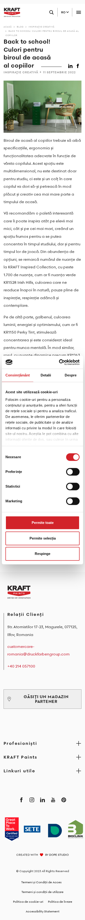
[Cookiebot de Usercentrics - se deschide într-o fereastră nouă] (60, 362)
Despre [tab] (71, 375)
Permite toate (43, 523)
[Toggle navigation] (78, 12)
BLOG (20, 26)
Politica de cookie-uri (28, 902)
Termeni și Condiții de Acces (41, 882)
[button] (71, 65)
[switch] (73, 472)
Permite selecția (43, 538)
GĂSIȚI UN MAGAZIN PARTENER (46, 699)
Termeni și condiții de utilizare (42, 892)
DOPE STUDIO (59, 855)
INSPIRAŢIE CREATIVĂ (42, 26)
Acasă (8, 26)
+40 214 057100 (21, 666)
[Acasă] (10, 12)
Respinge (42, 554)
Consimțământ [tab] (17, 375)
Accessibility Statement (43, 911)
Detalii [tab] (46, 375)
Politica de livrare (60, 902)
